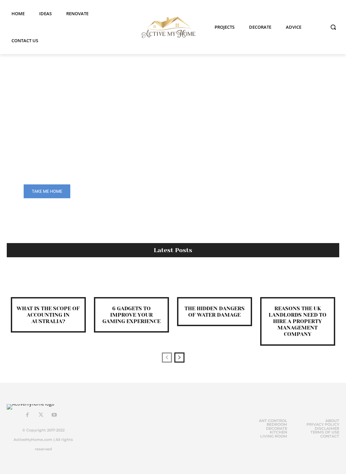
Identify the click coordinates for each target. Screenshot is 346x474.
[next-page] (179, 357)
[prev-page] (167, 357)
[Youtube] (54, 415)
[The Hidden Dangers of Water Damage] (214, 282)
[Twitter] (41, 415)
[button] (333, 27)
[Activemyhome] (166, 27)
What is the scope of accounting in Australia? (48, 314)
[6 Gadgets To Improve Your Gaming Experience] (131, 282)
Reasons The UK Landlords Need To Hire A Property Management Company (297, 321)
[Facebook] (27, 415)
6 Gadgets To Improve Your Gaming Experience (131, 314)
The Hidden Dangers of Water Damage (214, 311)
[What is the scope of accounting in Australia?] (48, 282)
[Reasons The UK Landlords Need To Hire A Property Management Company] (297, 282)
